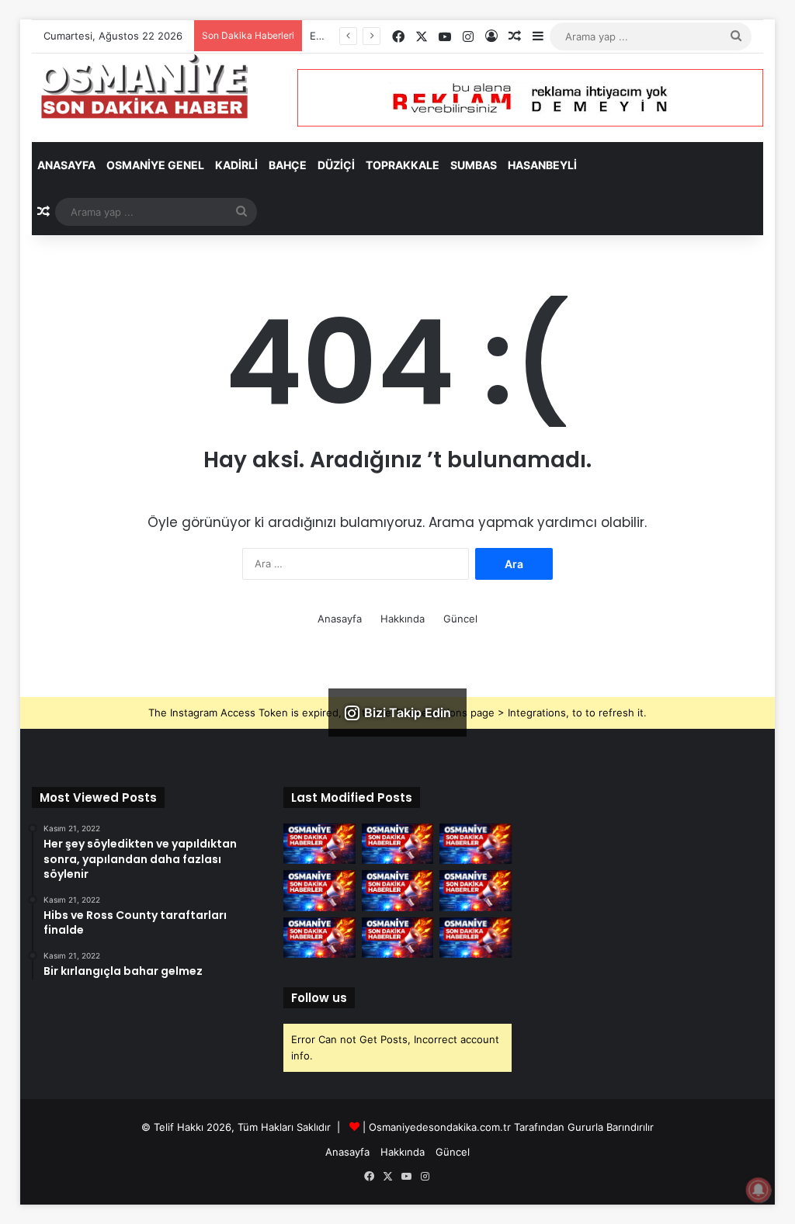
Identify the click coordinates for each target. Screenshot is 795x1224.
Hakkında (402, 618)
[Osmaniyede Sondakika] (146, 85)
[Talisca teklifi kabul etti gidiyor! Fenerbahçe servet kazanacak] (319, 937)
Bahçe (288, 165)
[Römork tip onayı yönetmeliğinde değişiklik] (475, 844)
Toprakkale (402, 165)
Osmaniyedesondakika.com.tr (440, 1127)
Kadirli (236, 165)
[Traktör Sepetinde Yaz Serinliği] (475, 890)
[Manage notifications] (758, 1189)
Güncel (460, 618)
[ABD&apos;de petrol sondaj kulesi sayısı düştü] (398, 844)
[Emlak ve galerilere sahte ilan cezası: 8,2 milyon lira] (319, 890)
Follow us (319, 998)
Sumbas (473, 165)
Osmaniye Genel (155, 165)
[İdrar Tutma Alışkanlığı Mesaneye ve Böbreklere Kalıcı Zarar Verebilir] (398, 890)
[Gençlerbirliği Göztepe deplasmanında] (475, 937)
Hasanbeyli (542, 165)
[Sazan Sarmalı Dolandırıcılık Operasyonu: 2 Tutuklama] (319, 844)
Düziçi (336, 165)
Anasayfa (66, 165)
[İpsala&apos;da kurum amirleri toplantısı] (398, 937)
